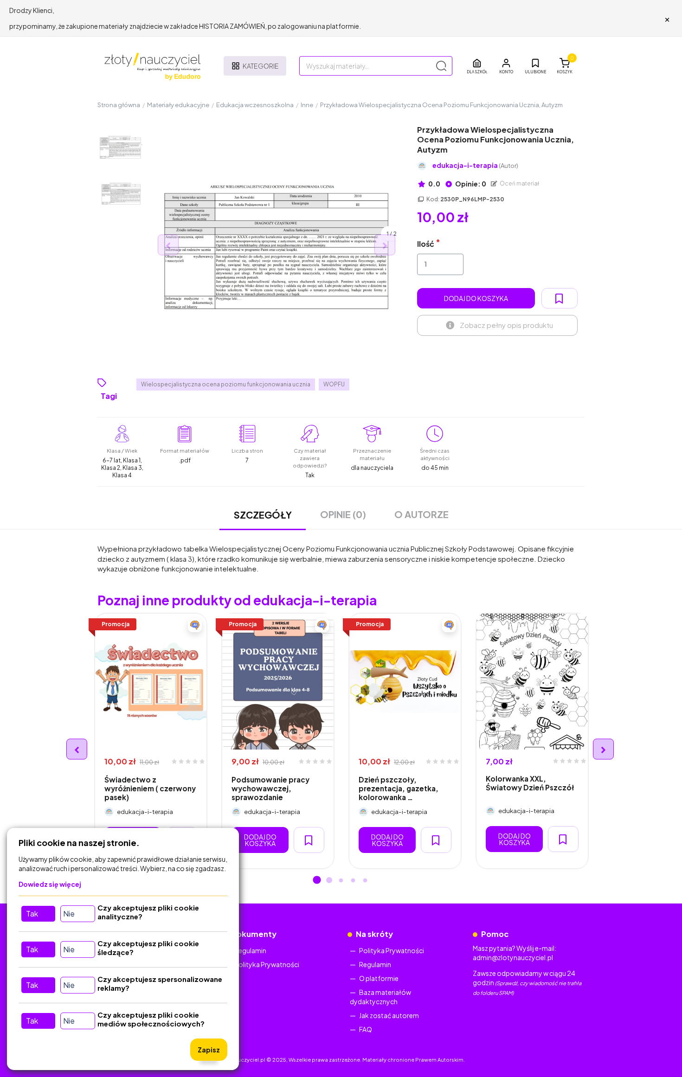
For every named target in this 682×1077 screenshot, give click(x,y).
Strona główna (118, 105)
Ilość (425, 244)
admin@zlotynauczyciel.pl (513, 957)
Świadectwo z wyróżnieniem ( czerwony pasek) (150, 788)
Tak (32, 913)
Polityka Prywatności (266, 964)
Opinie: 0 (470, 184)
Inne (307, 105)
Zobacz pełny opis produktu (506, 325)
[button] (506, 66)
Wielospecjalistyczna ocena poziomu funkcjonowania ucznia (225, 384)
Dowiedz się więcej (50, 884)
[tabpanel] (150, 741)
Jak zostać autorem (389, 1015)
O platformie (379, 978)
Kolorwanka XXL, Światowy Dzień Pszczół (530, 783)
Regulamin (250, 950)
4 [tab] (353, 880)
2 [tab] (329, 880)
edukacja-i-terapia (475, 165)
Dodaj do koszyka (476, 298)
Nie (69, 913)
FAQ (365, 1029)
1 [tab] (317, 880)
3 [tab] (341, 880)
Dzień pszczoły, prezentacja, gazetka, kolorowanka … (398, 788)
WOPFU (334, 384)
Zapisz (209, 1049)
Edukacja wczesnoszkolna (255, 105)
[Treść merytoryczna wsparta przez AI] (195, 625)
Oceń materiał (519, 183)
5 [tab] (365, 880)
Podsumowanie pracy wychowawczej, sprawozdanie (270, 788)
